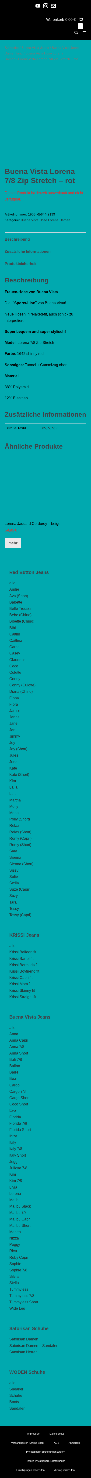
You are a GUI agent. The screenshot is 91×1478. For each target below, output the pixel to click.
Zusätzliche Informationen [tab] (28, 252)
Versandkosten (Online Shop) (28, 1442)
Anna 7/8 (16, 1047)
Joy (12, 743)
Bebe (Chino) (20, 615)
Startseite (12, 48)
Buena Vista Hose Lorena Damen (45, 220)
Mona (14, 813)
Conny (14, 679)
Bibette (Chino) (21, 621)
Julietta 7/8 (18, 1168)
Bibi (12, 628)
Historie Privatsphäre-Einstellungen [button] (45, 1460)
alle (12, 583)
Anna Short (18, 1053)
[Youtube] (37, 6)
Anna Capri (18, 1040)
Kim (12, 781)
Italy (12, 1142)
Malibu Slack (20, 1206)
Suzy (13, 896)
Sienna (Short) (21, 864)
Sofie (13, 877)
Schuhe (15, 1395)
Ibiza (13, 1136)
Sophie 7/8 (18, 1270)
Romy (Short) (20, 845)
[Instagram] (45, 6)
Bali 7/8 (15, 1060)
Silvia (14, 1276)
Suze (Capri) (19, 889)
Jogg (13, 1162)
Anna (13, 1034)
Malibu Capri (20, 1219)
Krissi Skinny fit (22, 991)
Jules (13, 755)
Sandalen (17, 1408)
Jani (12, 730)
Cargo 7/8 (17, 1091)
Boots (14, 1402)
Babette (15, 602)
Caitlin (14, 634)
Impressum (33, 1433)
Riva (13, 1251)
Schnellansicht (45, 510)
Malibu (15, 1200)
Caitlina (15, 641)
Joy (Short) (18, 749)
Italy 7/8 (15, 1149)
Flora (13, 704)
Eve (12, 1110)
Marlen (15, 1232)
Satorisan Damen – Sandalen (33, 1346)
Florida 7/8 (18, 1123)
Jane (13, 723)
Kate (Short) (19, 775)
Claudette (17, 660)
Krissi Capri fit (20, 978)
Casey (14, 653)
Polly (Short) (19, 819)
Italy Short (17, 1155)
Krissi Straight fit (22, 997)
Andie (14, 589)
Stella (14, 883)
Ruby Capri (18, 1257)
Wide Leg (17, 1308)
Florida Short (20, 1130)
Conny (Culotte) (22, 685)
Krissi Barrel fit (21, 959)
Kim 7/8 (15, 1181)
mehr (13, 543)
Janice (14, 711)
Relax (14, 826)
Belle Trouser (20, 609)
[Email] (53, 6)
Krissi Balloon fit (22, 952)
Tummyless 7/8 (21, 1296)
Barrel (14, 1072)
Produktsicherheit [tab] (20, 264)
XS (44, 428)
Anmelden (74, 1442)
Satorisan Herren (23, 1352)
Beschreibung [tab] (17, 239)
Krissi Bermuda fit (23, 965)
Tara (13, 902)
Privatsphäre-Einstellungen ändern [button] (45, 1451)
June (13, 762)
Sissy (13, 870)
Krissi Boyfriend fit (24, 971)
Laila (13, 787)
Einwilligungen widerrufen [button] (30, 1470)
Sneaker (16, 1389)
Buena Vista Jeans (35, 48)
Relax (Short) (20, 832)
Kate (13, 768)
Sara (13, 851)
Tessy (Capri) (20, 915)
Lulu (13, 794)
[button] (76, 32)
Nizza (14, 1238)
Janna (14, 717)
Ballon (14, 1066)
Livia (13, 1187)
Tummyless (18, 1289)
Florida (15, 1117)
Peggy (14, 1245)
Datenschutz (56, 1433)
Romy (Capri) (20, 838)
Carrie (14, 647)
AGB (56, 1442)
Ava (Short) (18, 596)
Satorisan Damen (23, 1339)
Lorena (15, 1194)
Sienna (15, 857)
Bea (12, 1079)
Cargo (14, 1085)
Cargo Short (19, 1098)
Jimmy (14, 736)
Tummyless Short (23, 1302)
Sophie (15, 1264)
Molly (13, 806)
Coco (13, 666)
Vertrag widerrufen (64, 1470)
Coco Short (18, 1104)
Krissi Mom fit (20, 984)
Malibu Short (19, 1226)
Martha (15, 800)
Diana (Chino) (21, 691)
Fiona (14, 698)
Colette (15, 672)
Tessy (14, 909)
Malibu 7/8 (18, 1213)
